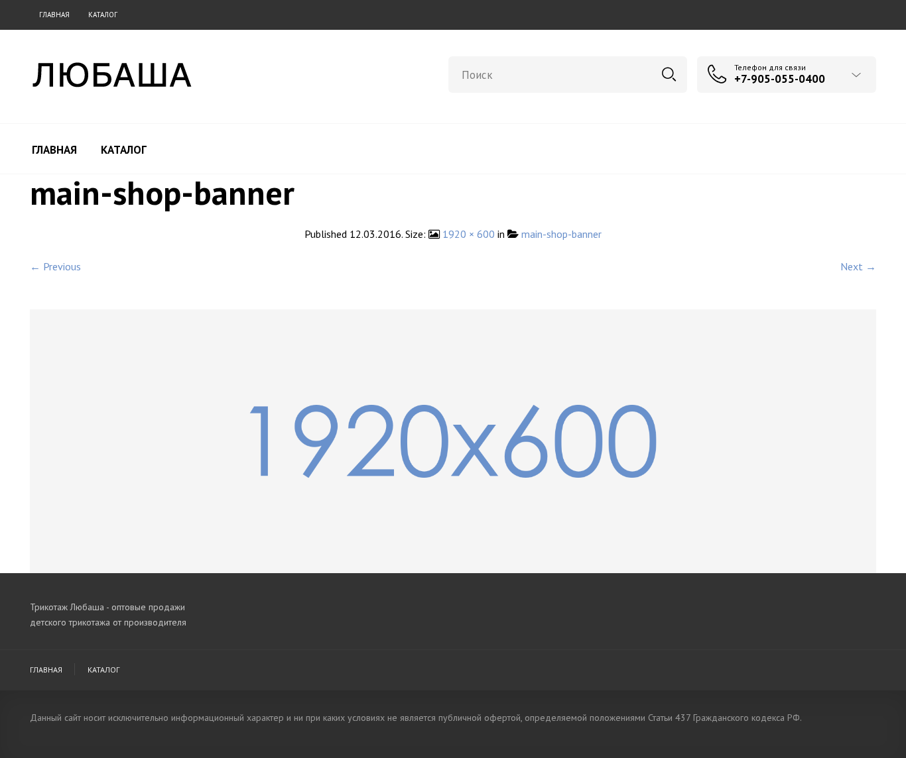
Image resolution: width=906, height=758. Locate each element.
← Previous (55, 266)
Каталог (102, 14)
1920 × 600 (468, 234)
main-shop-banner (561, 234)
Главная (54, 14)
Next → (858, 266)
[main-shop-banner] (453, 440)
